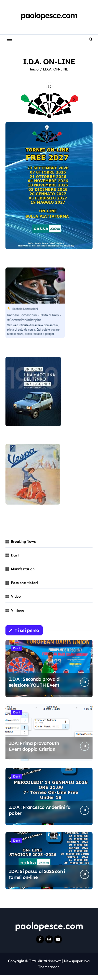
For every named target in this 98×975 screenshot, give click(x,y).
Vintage (17, 610)
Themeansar (48, 966)
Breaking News (23, 541)
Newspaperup (75, 961)
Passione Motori (24, 582)
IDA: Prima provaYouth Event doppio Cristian (34, 746)
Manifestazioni (23, 569)
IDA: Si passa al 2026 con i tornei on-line (37, 874)
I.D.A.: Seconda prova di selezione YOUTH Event (35, 682)
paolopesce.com (49, 15)
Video (16, 596)
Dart (15, 555)
